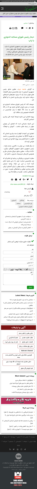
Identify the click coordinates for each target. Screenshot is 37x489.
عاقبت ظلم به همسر (27, 338)
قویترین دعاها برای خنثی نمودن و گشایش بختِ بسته (18, 356)
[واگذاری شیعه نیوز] (18, 16)
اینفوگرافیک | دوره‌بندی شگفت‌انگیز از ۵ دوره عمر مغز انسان (18, 309)
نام (32, 249)
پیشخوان (31, 23)
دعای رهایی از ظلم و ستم (26, 333)
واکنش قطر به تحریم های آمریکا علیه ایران (21, 383)
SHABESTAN (27, 176)
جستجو (11, 441)
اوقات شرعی (32, 441)
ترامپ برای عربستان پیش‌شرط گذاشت (22, 392)
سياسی (26, 23)
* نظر (31, 272)
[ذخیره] (16, 28)
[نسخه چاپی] (10, 28)
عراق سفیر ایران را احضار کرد (25, 389)
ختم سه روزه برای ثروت (11, 342)
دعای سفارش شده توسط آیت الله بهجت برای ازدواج (18, 363)
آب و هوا (6, 437)
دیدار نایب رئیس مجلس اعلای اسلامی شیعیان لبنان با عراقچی (18, 304)
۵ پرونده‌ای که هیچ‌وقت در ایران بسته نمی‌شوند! (20, 320)
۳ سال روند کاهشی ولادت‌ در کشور (21, 426)
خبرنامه (5, 441)
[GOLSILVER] (18, 401)
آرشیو (18, 437)
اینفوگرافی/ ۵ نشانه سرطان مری (24, 380)
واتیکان (22, 200)
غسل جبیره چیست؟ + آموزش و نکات (20, 429)
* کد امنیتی (30, 263)
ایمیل (31, 256)
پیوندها (13, 437)
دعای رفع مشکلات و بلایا (26, 346)
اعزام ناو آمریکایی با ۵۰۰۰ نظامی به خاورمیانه (18, 412)
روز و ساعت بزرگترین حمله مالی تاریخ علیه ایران (19, 416)
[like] (18, 192)
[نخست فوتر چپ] (18, 479)
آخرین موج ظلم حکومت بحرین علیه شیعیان (21, 314)
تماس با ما (25, 437)
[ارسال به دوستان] (13, 28)
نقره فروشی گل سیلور (27, 368)
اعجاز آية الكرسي (13, 338)
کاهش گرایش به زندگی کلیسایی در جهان (19, 228)
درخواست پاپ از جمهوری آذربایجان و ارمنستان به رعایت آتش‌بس (18, 217)
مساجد (18, 203)
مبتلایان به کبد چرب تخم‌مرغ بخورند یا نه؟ (21, 300)
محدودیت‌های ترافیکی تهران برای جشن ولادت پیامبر (18, 317)
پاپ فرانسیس (28, 203)
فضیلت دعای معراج (27, 342)
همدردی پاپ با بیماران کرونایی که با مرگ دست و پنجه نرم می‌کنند (18, 223)
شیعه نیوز (22, 89)
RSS (18, 445)
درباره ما (33, 437)
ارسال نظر (27, 195)
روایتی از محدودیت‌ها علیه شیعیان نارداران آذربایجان (17, 422)
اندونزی (14, 200)
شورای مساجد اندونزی (25, 206)
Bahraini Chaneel (27, 351)
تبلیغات (25, 441)
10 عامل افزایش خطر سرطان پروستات (22, 386)
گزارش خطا (27, 189)
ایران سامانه (14, 470)
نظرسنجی (18, 441)
